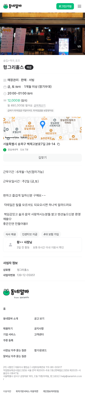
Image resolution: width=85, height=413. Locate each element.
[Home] (12, 6)
